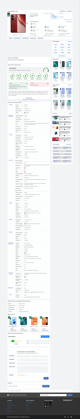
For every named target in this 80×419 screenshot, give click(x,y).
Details (10, 38)
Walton (69, 52)
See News (70, 113)
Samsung (62, 47)
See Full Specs (68, 21)
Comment (45, 386)
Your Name (12, 355)
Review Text (12, 366)
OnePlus (55, 52)
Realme (62, 44)
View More (69, 41)
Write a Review (45, 336)
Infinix (69, 47)
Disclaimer (9, 408)
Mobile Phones (29, 402)
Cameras (27, 408)
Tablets (27, 404)
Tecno (69, 50)
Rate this (11, 375)
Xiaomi (55, 44)
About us (9, 402)
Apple (69, 44)
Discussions (33, 38)
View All (70, 85)
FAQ (8, 410)
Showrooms (40, 38)
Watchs (27, 405)
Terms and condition (11, 405)
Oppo (62, 50)
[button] (27, 23)
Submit (46, 378)
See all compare (68, 144)
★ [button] (18, 375)
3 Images (16, 34)
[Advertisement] (28, 48)
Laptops (27, 407)
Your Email (12, 359)
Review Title (12, 363)
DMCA (8, 407)
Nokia (55, 50)
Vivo (55, 47)
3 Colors (21, 34)
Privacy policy (10, 404)
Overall (25, 38)
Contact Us (9, 411)
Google (62, 52)
